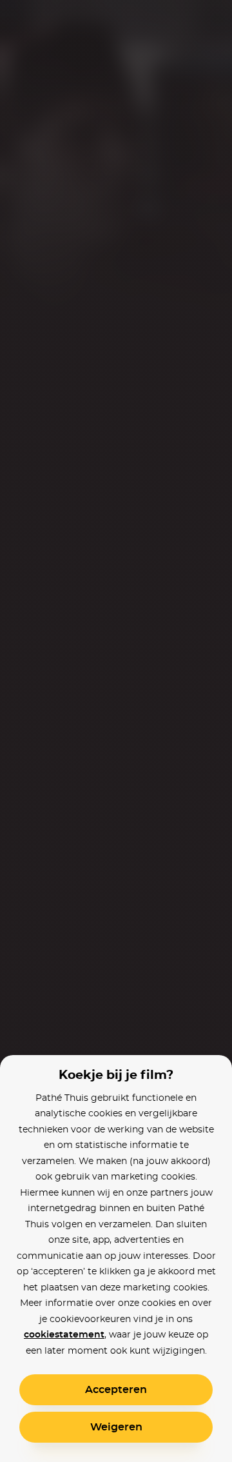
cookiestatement (64, 1334)
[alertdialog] (116, 731)
